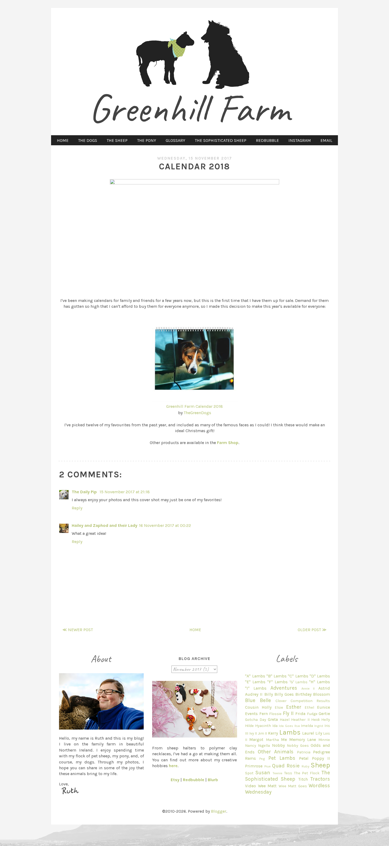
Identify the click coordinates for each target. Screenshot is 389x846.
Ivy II (253, 733)
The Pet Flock (307, 773)
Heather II (300, 719)
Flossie (275, 714)
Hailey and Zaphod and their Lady (104, 525)
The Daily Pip (85, 491)
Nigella (264, 745)
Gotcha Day (255, 719)
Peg (262, 759)
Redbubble (193, 779)
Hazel (285, 719)
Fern (263, 713)
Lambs (290, 732)
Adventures (283, 688)
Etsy (175, 779)
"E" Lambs (255, 681)
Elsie (279, 707)
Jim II (262, 733)
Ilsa (297, 726)
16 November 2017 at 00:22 (165, 525)
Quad (278, 766)
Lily (318, 733)
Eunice (323, 707)
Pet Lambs (281, 758)
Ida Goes (286, 726)
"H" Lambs (319, 681)
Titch (303, 779)
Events (251, 713)
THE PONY (146, 140)
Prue (267, 766)
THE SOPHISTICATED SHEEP (220, 140)
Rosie (293, 766)
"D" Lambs (320, 675)
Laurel (308, 733)
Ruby (305, 766)
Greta (273, 719)
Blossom (321, 694)
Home (195, 629)
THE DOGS (87, 140)
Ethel (309, 707)
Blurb (213, 779)
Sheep (320, 765)
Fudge (312, 714)
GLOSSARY (175, 140)
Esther (293, 707)
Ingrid (318, 726)
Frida (300, 713)
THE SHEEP (117, 140)
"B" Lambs (276, 675)
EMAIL (326, 140)
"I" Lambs (255, 688)
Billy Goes (284, 694)
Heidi (315, 719)
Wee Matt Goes (293, 786)
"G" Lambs (299, 682)
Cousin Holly (258, 707)
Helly (325, 719)
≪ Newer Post (77, 629)
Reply (77, 507)
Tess (288, 773)
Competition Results (310, 701)
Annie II (308, 688)
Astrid (324, 688)
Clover (281, 701)
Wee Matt (267, 785)
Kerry (273, 733)
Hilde (249, 725)
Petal (304, 758)
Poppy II (321, 758)
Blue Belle (258, 700)
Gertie (324, 713)
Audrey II (254, 694)
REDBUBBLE (267, 140)
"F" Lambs (277, 681)
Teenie (277, 773)
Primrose (254, 765)
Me (284, 739)
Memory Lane (302, 739)
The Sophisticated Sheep (287, 776)
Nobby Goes (298, 745)
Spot (249, 773)
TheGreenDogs (197, 412)
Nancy (250, 745)
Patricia (303, 752)
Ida (275, 725)
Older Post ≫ (312, 629)
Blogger (218, 811)
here (173, 765)
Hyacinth (263, 725)
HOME (63, 140)
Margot (256, 739)
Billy (268, 694)
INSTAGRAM (299, 140)
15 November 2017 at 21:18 (124, 491)
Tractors (320, 779)
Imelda (307, 725)
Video (250, 785)
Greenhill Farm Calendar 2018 (194, 406)
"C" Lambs (298, 675)
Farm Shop (227, 442)
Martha (272, 740)
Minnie (324, 740)
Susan (262, 773)
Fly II (288, 713)
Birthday (303, 694)
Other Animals (275, 752)
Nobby (278, 745)
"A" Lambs (255, 675)
